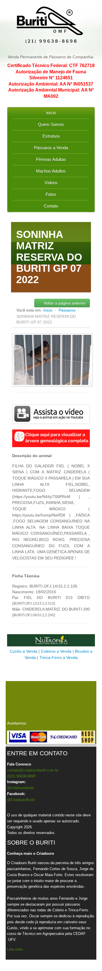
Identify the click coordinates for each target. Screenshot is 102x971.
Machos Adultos (51, 171)
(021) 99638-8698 (21, 776)
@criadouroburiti (20, 788)
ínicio (47, 310)
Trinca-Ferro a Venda (58, 657)
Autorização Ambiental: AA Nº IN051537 (50, 84)
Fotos (51, 194)
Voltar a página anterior (64, 303)
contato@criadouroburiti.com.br (32, 770)
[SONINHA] (51, 414)
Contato (51, 206)
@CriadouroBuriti (21, 800)
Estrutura (51, 136)
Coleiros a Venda (56, 651)
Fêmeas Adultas (51, 159)
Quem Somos (51, 124)
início (51, 112)
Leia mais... (16, 949)
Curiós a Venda (23, 651)
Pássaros (67, 310)
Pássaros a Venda (51, 147)
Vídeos (51, 182)
